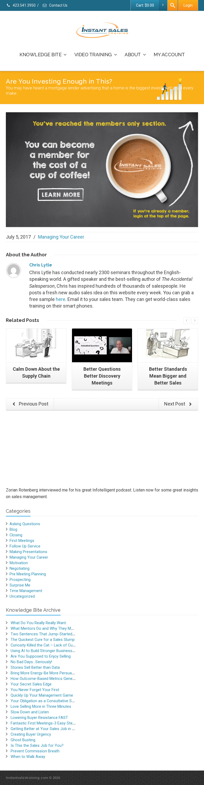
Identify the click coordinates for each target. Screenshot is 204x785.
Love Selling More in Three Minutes (41, 706)
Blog (13, 529)
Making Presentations (28, 551)
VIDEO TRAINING (93, 54)
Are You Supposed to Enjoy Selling (41, 656)
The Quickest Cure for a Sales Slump (43, 639)
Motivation (19, 562)
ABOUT (133, 54)
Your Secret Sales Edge (31, 684)
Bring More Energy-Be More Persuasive (45, 673)
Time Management (26, 590)
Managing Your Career (61, 237)
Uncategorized (22, 596)
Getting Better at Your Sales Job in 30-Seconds (52, 728)
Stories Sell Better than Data (35, 667)
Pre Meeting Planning (28, 574)
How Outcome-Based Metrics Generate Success (53, 678)
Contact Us (57, 5)
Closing (16, 535)
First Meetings (22, 540)
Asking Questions (25, 523)
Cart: (145, 5)
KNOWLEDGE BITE (40, 54)
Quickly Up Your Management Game (42, 695)
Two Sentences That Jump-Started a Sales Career (55, 634)
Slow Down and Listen (30, 712)
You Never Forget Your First (35, 689)
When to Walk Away (28, 756)
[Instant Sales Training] (102, 169)
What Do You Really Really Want (38, 622)
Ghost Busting (23, 739)
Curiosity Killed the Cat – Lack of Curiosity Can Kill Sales (59, 645)
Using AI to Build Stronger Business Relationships (54, 650)
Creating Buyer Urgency (31, 734)
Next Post (175, 404)
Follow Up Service (25, 546)
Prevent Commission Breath (35, 751)
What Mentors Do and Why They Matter (45, 628)
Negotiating (19, 568)
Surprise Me (20, 585)
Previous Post (33, 404)
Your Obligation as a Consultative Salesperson (51, 700)
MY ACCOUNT (169, 54)
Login (188, 5)
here (60, 299)
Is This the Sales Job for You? (37, 745)
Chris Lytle (40, 265)
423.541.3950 (24, 5)
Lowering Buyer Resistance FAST (39, 717)
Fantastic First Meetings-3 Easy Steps (44, 723)
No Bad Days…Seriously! (31, 661)
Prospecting (20, 579)
